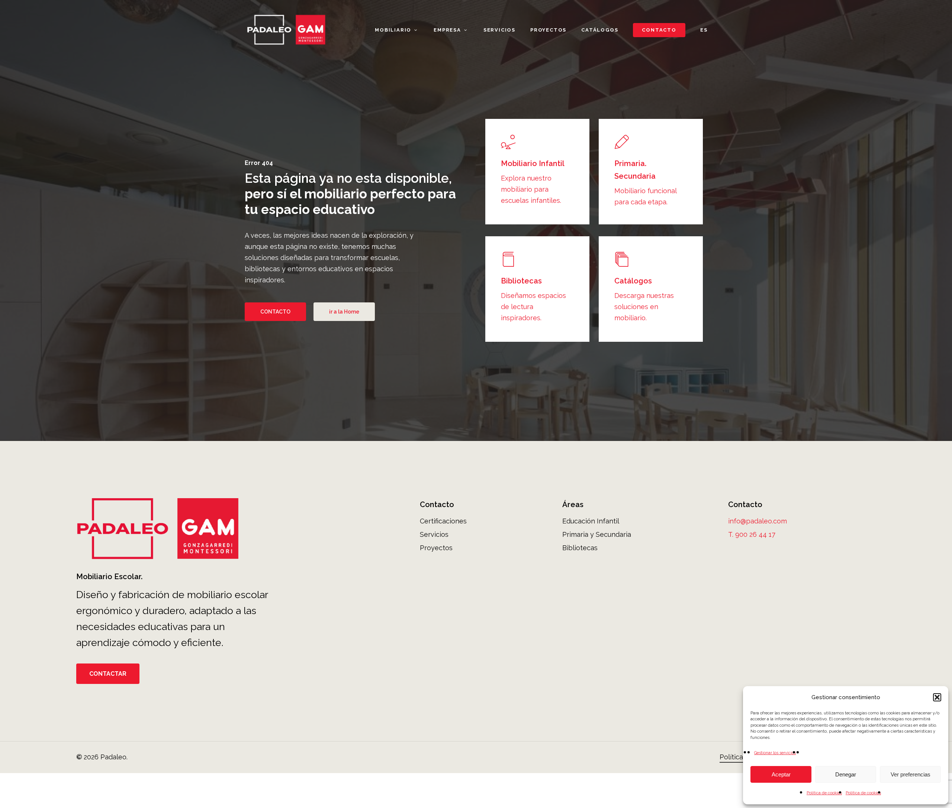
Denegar (845, 774)
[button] (937, 697)
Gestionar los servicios (775, 752)
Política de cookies (824, 793)
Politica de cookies (863, 793)
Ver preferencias (910, 774)
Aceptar (781, 774)
